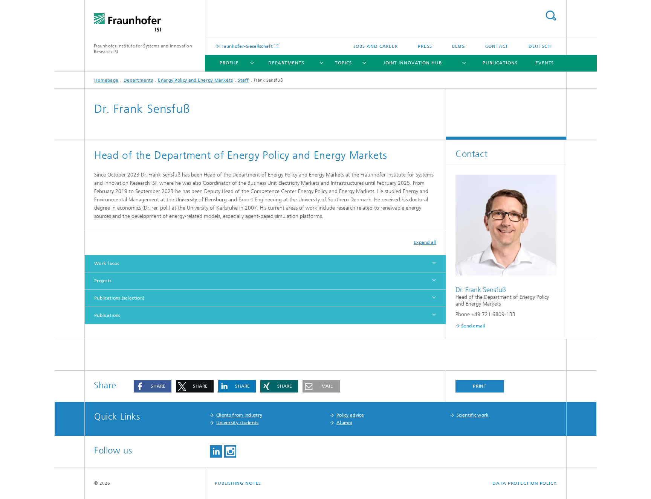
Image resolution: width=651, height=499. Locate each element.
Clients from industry (239, 415)
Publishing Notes (238, 483)
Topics (343, 62)
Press (425, 46)
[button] (152, 386)
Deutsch (540, 46)
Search (551, 15)
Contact (496, 46)
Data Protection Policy (524, 483)
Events (544, 62)
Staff (243, 80)
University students (237, 422)
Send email (473, 326)
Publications (500, 62)
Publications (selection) (119, 298)
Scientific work (473, 415)
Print (480, 386)
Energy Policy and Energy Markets (195, 80)
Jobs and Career (376, 46)
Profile (229, 62)
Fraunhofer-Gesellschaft (246, 46)
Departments (286, 62)
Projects (103, 280)
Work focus (106, 263)
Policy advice (350, 415)
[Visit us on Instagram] (230, 451)
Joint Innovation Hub (412, 62)
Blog (458, 46)
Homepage (106, 80)
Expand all (425, 242)
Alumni (344, 422)
